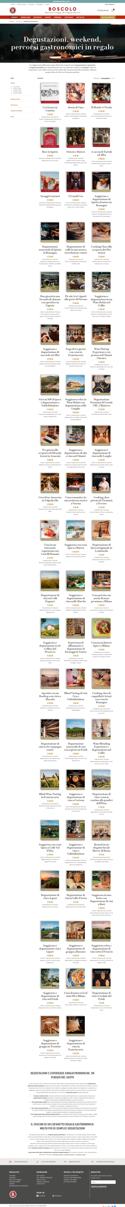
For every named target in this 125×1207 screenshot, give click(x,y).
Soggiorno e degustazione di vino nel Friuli (50, 996)
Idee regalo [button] (38, 17)
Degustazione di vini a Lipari (50, 896)
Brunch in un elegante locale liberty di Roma (101, 847)
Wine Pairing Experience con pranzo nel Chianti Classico (101, 353)
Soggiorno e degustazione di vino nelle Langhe (101, 453)
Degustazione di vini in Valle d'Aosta (76, 896)
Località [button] (48, 17)
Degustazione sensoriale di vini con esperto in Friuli (75, 746)
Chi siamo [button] (12, 1175)
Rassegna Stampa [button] (14, 1181)
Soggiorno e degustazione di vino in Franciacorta (76, 1045)
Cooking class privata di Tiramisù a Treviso (101, 500)
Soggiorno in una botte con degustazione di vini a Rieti (101, 899)
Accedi (106, 4)
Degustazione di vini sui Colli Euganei (50, 598)
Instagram (58, 1195)
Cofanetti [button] (14, 17)
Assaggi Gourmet (50, 196)
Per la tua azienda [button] (15, 1179)
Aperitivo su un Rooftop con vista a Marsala (50, 696)
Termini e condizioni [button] (43, 1181)
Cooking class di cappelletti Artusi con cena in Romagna (101, 698)
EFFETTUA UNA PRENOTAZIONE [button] (72, 1177)
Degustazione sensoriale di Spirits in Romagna (50, 249)
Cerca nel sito (103, 10)
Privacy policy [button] (41, 1179)
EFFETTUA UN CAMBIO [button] (70, 1181)
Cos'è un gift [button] (69, 17)
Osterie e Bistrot (75, 151)
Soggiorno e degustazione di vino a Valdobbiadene (76, 849)
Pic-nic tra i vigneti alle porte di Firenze (75, 298)
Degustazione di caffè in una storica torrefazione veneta (76, 249)
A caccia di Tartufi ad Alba (101, 153)
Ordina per (97, 78)
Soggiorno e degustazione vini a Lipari (50, 948)
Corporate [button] (57, 17)
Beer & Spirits (50, 151)
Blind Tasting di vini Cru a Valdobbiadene (75, 696)
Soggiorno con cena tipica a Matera (76, 546)
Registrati (112, 4)
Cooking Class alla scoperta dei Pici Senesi (101, 249)
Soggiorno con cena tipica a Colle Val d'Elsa (50, 847)
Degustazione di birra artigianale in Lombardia (101, 547)
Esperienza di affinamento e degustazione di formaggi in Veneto (76, 647)
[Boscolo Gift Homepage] (12, 10)
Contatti (47, 4)
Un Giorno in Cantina (50, 109)
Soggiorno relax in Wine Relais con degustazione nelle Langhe (75, 404)
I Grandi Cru (76, 196)
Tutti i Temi (18, 21)
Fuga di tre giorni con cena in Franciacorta (76, 352)
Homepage (11, 21)
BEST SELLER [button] (80, 17)
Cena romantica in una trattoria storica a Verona (75, 500)
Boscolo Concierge (21, 4)
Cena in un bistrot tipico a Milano (101, 644)
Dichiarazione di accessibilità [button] (18, 1185)
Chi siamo (13, 4)
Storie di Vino (76, 107)
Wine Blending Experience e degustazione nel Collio (101, 748)
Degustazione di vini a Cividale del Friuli (101, 996)
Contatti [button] (12, 1183)
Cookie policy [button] (41, 1183)
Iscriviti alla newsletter (98, 1186)
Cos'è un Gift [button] (41, 1175)
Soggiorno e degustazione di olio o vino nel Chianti (75, 453)
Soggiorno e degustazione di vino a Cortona (76, 797)
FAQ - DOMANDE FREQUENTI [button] (44, 1177)
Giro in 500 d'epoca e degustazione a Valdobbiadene (50, 402)
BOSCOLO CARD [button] (25, 17)
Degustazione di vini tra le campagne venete (50, 746)
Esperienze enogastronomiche (31, 21)
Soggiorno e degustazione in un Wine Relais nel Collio (101, 301)
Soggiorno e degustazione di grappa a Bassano (76, 948)
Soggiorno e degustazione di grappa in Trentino (50, 1043)
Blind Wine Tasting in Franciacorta (50, 795)
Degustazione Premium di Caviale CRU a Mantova (101, 402)
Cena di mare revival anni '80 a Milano (75, 994)
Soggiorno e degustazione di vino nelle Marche (76, 598)
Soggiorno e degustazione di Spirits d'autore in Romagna (101, 201)
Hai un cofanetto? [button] (108, 17)
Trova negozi (31, 4)
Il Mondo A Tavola (101, 107)
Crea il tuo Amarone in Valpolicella (50, 499)
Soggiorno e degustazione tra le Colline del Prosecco (50, 647)
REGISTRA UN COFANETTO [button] (71, 1175)
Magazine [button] (12, 1177)
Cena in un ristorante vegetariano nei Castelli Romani (50, 549)
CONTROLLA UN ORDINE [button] (70, 1179)
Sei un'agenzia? (39, 4)
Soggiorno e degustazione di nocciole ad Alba (50, 352)
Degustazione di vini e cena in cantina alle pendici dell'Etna (101, 798)
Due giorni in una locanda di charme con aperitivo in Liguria (50, 301)
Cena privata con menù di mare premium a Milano (101, 598)
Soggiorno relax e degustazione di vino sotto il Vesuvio (101, 948)
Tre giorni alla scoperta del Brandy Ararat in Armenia (50, 453)
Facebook (42, 1195)
